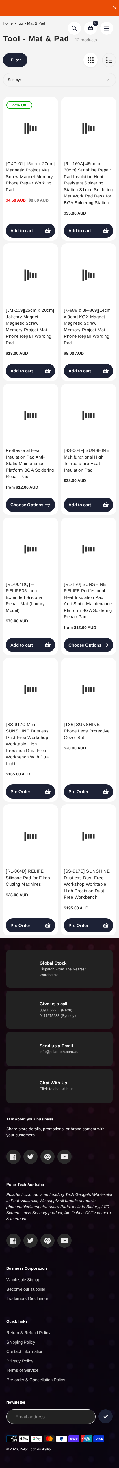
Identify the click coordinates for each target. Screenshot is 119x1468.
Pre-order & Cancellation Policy (35, 1379)
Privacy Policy (20, 1360)
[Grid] (90, 60)
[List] (109, 60)
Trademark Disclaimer (27, 1298)
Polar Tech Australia (35, 1449)
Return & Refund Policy (28, 1332)
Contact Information (24, 1351)
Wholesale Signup (23, 1279)
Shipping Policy (20, 1342)
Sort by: (14, 79)
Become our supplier (25, 1289)
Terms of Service (22, 1370)
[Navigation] (106, 28)
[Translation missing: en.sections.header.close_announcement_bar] (115, 8)
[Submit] (105, 1416)
